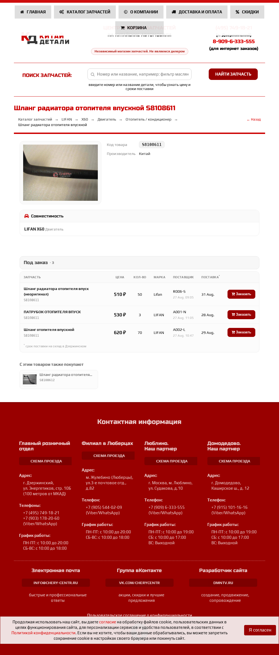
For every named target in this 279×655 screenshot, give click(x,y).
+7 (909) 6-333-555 (166, 507)
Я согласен (260, 630)
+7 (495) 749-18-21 (41, 512)
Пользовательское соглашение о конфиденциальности (139, 615)
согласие (107, 622)
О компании (143, 12)
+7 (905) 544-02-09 (104, 507)
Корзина (136, 27)
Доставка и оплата (200, 12)
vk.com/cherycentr (139, 583)
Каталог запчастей (88, 12)
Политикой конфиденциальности (43, 632)
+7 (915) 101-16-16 (229, 507)
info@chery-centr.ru (56, 583)
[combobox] (139, 74)
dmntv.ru (223, 583)
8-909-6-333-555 (234, 41)
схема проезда (46, 461)
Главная (36, 12)
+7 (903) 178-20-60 (41, 518)
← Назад (254, 119)
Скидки (250, 12)
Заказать (243, 294)
